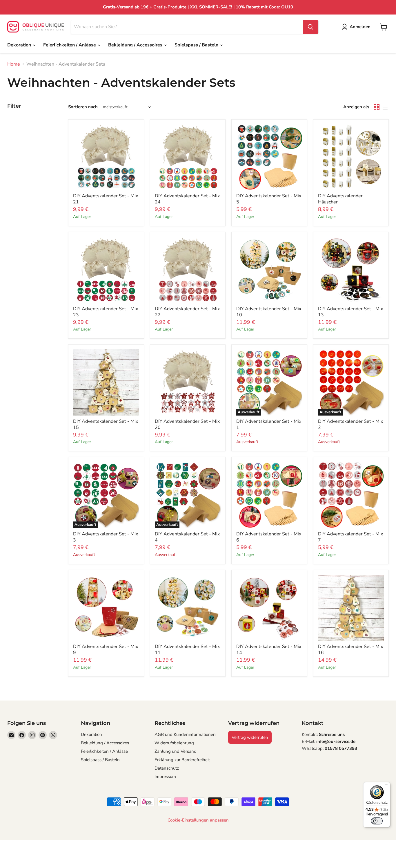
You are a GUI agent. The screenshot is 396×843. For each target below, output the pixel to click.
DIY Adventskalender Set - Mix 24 (187, 199)
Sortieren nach (83, 106)
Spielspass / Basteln (197, 45)
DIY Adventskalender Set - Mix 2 (350, 424)
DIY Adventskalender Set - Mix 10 (268, 312)
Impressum (165, 776)
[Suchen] (310, 27)
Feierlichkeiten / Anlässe (70, 45)
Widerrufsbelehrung (174, 743)
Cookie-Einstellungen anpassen (198, 820)
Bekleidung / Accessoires (136, 45)
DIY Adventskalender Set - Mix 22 (187, 312)
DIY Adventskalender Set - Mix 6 (268, 537)
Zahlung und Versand (176, 751)
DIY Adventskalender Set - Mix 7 (350, 537)
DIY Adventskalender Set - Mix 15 (105, 424)
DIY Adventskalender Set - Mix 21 (105, 199)
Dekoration (19, 45)
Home (13, 64)
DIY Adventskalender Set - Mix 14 (268, 649)
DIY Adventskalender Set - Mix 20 (187, 424)
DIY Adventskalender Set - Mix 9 (105, 649)
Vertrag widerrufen (250, 737)
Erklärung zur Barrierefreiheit (182, 760)
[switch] (377, 820)
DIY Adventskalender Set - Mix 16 (350, 649)
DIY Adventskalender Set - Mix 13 (350, 312)
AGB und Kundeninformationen (185, 734)
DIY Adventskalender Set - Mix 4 (187, 537)
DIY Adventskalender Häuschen (340, 199)
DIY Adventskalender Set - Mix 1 (268, 424)
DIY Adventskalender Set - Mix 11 (187, 649)
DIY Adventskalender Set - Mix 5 (268, 199)
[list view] (385, 107)
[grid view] (377, 107)
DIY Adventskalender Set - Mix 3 (105, 537)
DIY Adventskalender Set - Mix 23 (105, 312)
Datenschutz (167, 768)
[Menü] (386, 785)
